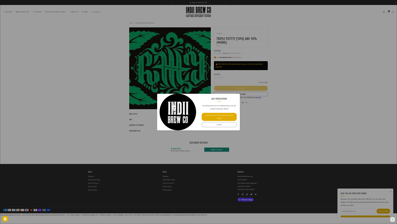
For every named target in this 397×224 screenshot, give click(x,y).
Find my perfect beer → (198, 217)
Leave (219, 125)
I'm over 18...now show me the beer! (219, 116)
